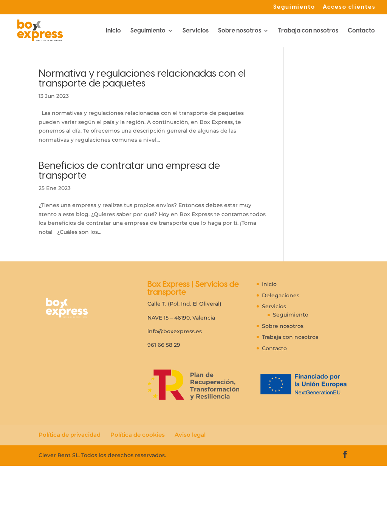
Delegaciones (280, 295)
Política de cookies (137, 434)
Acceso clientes (349, 7)
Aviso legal (190, 434)
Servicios (196, 31)
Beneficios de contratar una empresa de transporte (129, 170)
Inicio (113, 31)
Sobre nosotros (239, 31)
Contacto (361, 31)
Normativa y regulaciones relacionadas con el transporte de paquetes (142, 78)
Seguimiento (294, 7)
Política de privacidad (70, 434)
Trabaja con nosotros (308, 31)
